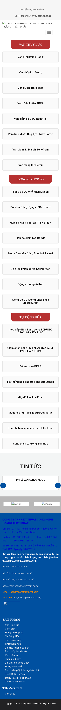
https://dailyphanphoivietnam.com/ (20, 586)
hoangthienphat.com (30, 703)
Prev (9, 38)
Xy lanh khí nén (13, 643)
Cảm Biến (10, 628)
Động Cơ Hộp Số (14, 632)
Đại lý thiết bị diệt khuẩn (18, 677)
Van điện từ (11, 655)
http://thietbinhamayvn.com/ (17, 573)
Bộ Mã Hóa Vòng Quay (17, 662)
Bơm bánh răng (13, 640)
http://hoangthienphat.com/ (27, 597)
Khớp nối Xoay (12, 659)
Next (52, 38)
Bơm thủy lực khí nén (16, 651)
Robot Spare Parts (15, 681)
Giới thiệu (10, 693)
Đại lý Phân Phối (13, 666)
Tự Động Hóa (12, 636)
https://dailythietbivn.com (15, 566)
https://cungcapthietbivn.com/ (18, 579)
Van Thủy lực (12, 625)
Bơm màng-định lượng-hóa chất (22, 670)
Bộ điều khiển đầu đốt (17, 647)
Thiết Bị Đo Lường (15, 674)
